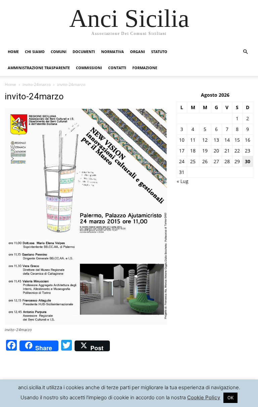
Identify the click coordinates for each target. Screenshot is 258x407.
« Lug (182, 181)
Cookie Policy (203, 397)
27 (216, 161)
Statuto (159, 51)
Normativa (112, 51)
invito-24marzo (37, 84)
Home (13, 51)
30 (247, 161)
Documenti (84, 51)
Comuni (59, 51)
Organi (137, 51)
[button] (245, 52)
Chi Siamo (35, 51)
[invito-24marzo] (86, 323)
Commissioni (89, 67)
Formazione (144, 67)
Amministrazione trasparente (39, 67)
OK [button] (230, 397)
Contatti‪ (117, 67)
